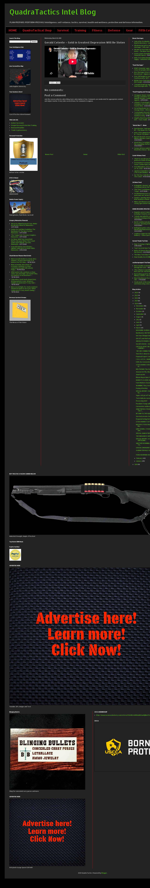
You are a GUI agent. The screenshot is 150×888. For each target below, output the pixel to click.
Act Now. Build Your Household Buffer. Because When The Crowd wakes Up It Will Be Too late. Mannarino (23, 241)
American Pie (140, 374)
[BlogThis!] (52, 83)
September (140, 314)
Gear (129, 30)
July (137, 319)
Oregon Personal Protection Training (23, 125)
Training (80, 30)
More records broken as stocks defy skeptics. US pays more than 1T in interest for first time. (23, 260)
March (138, 328)
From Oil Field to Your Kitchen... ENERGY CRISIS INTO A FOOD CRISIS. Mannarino (23, 248)
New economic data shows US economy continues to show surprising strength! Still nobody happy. (22, 267)
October (139, 311)
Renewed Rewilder (17, 128)
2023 (136, 295)
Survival (63, 30)
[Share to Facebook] (57, 83)
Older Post (121, 154)
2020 (136, 303)
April (138, 325)
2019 (136, 464)
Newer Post (49, 154)
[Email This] (50, 83)
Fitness (97, 30)
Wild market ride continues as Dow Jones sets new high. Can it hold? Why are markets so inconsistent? (24, 273)
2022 (136, 298)
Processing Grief (141, 401)
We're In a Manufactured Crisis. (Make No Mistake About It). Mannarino (24, 224)
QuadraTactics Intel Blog (52, 11)
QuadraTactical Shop (37, 30)
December (140, 306)
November (140, 309)
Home (85, 154)
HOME (13, 30)
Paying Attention (142, 388)
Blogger (104, 873)
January (139, 461)
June (138, 322)
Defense (114, 30)
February (139, 458)
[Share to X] (55, 83)
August (138, 317)
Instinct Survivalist (17, 123)
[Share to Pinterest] (59, 83)
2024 (136, 292)
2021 (136, 301)
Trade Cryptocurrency (19, 130)
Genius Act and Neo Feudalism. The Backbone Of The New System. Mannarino (23, 231)
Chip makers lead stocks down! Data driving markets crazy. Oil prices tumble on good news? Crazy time (23, 281)
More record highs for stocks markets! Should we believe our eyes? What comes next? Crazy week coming (24, 288)
